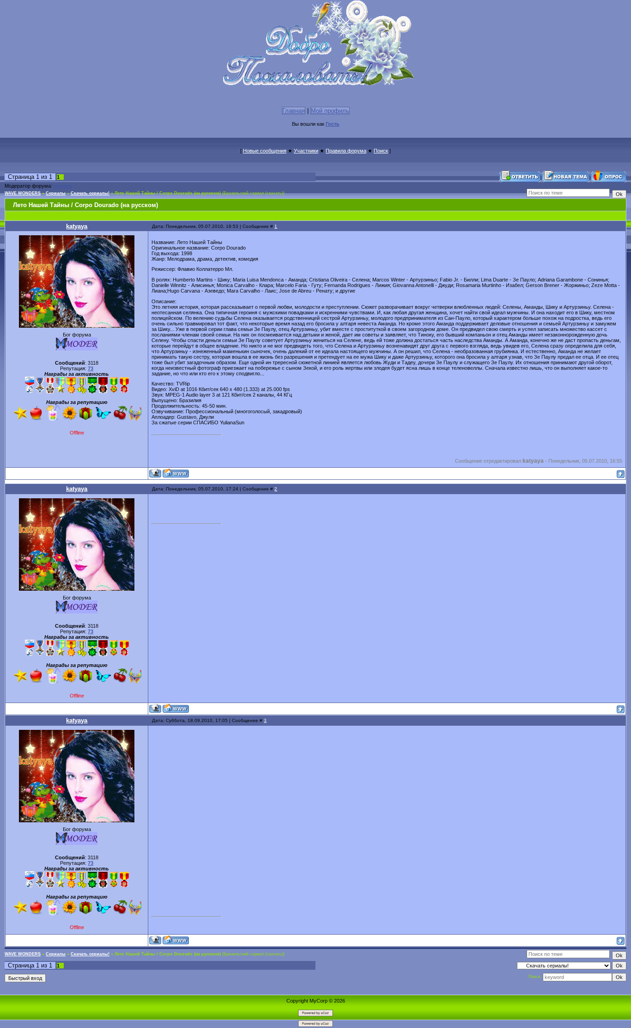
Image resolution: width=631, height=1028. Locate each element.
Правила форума (346, 150)
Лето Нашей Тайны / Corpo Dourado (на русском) (168, 193)
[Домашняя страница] (176, 473)
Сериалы (56, 193)
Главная (293, 110)
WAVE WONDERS (23, 193)
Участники (306, 150)
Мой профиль (330, 110)
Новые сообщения (264, 150)
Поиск (381, 150)
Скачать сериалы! (90, 193)
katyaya (63, 186)
